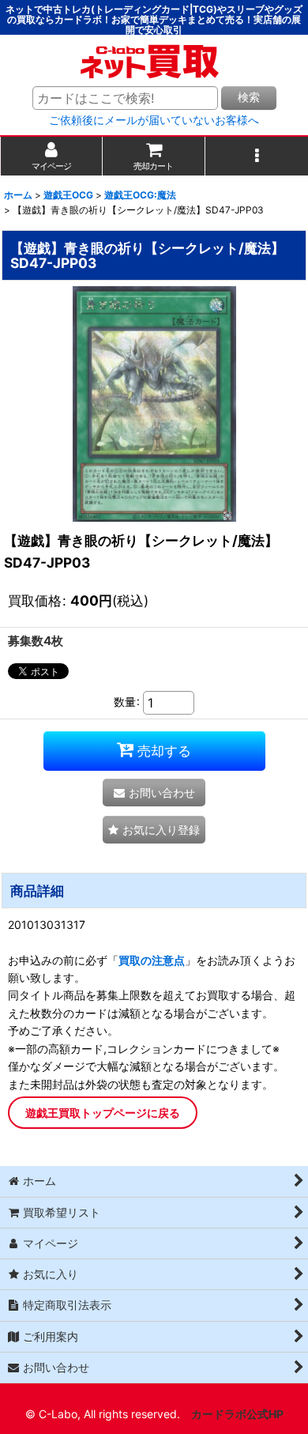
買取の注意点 (151, 960)
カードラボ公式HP (237, 1414)
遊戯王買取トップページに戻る (102, 1112)
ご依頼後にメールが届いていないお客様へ (154, 120)
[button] (256, 156)
